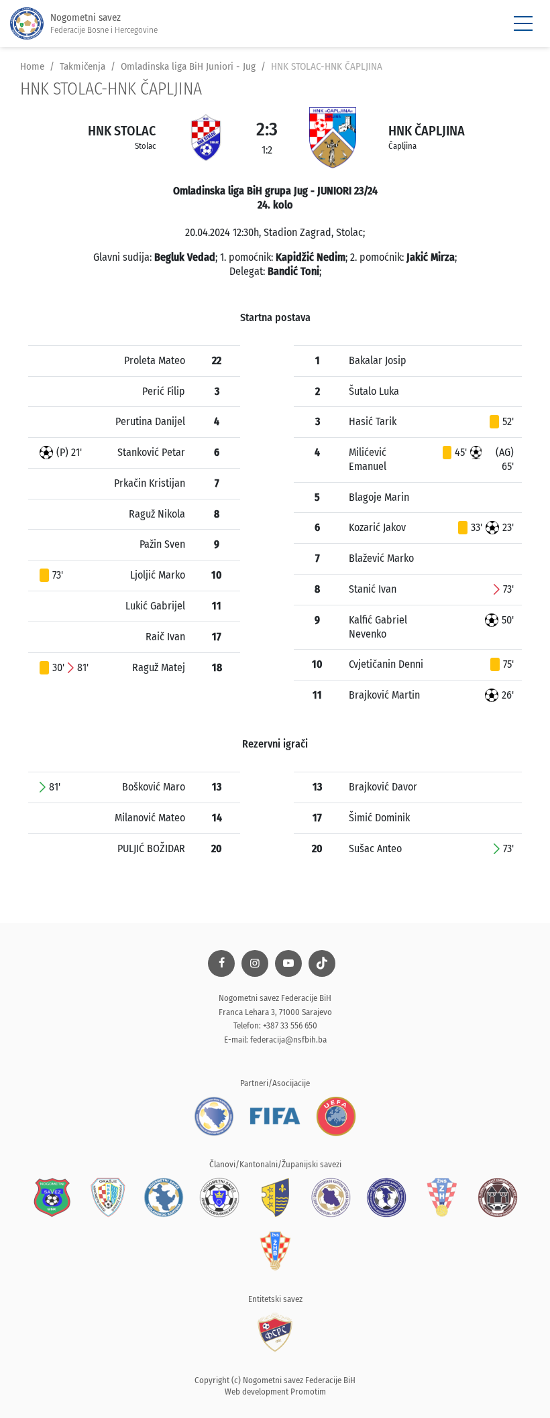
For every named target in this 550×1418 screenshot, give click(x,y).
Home (32, 66)
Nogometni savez (104, 23)
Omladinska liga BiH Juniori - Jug (188, 66)
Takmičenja (82, 66)
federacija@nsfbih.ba (288, 1040)
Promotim (308, 1391)
